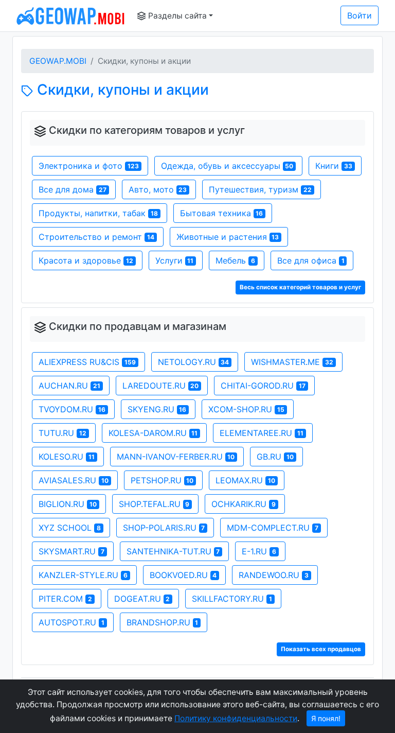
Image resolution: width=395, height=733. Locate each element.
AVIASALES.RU (74, 480)
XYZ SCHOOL (70, 527)
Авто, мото (158, 189)
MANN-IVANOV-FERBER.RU (176, 456)
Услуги (174, 260)
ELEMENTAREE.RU (261, 433)
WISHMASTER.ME (292, 362)
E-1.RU (259, 551)
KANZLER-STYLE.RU (83, 575)
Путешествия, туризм (260, 189)
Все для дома (72, 189)
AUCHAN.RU (69, 385)
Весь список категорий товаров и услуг (300, 287)
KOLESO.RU (67, 456)
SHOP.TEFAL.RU (154, 504)
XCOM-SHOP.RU (246, 409)
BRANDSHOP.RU (163, 622)
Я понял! (325, 718)
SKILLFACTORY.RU (232, 599)
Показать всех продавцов (321, 649)
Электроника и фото (89, 166)
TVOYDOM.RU (72, 409)
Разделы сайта (176, 16)
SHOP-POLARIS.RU (164, 527)
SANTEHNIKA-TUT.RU (173, 551)
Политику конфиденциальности (235, 718)
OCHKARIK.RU (243, 504)
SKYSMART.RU (71, 551)
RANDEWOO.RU (274, 575)
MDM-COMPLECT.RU (272, 527)
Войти (359, 15)
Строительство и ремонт (96, 237)
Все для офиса (311, 260)
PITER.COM (65, 599)
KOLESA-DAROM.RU (153, 433)
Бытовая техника (221, 213)
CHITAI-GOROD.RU (263, 385)
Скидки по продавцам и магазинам (137, 326)
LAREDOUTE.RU (160, 385)
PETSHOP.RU (162, 480)
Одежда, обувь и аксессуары (227, 166)
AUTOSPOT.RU (71, 622)
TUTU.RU (62, 433)
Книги (333, 166)
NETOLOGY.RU (193, 362)
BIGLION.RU (68, 504)
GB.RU (275, 456)
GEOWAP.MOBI (57, 61)
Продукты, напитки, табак (98, 213)
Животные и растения (227, 237)
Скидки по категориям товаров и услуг (147, 130)
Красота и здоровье (86, 260)
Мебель (235, 260)
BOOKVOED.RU (183, 575)
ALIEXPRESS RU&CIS (87, 362)
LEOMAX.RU (245, 480)
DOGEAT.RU (142, 599)
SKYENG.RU (157, 409)
